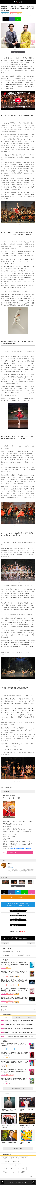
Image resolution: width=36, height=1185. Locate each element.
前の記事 (5, 943)
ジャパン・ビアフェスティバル (11, 1165)
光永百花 (20, 955)
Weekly (18, 1017)
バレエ (18, 951)
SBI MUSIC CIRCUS (8, 1168)
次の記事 (30, 943)
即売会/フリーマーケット (10, 1172)
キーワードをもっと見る (27, 1176)
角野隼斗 (23, 1172)
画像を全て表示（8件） (19, 52)
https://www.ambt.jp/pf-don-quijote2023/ (20, 848)
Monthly (30, 1017)
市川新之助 (24, 1158)
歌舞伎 (5, 1158)
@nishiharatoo (10, 867)
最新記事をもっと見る (18, 1088)
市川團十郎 (14, 1158)
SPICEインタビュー (8, 955)
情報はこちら (13, 852)
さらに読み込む (18, 1148)
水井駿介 (28, 955)
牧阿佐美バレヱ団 (8, 951)
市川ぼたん (6, 1161)
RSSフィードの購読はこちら (18, 897)
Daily (6, 1017)
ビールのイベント (18, 1161)
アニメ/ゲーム (21, 1168)
